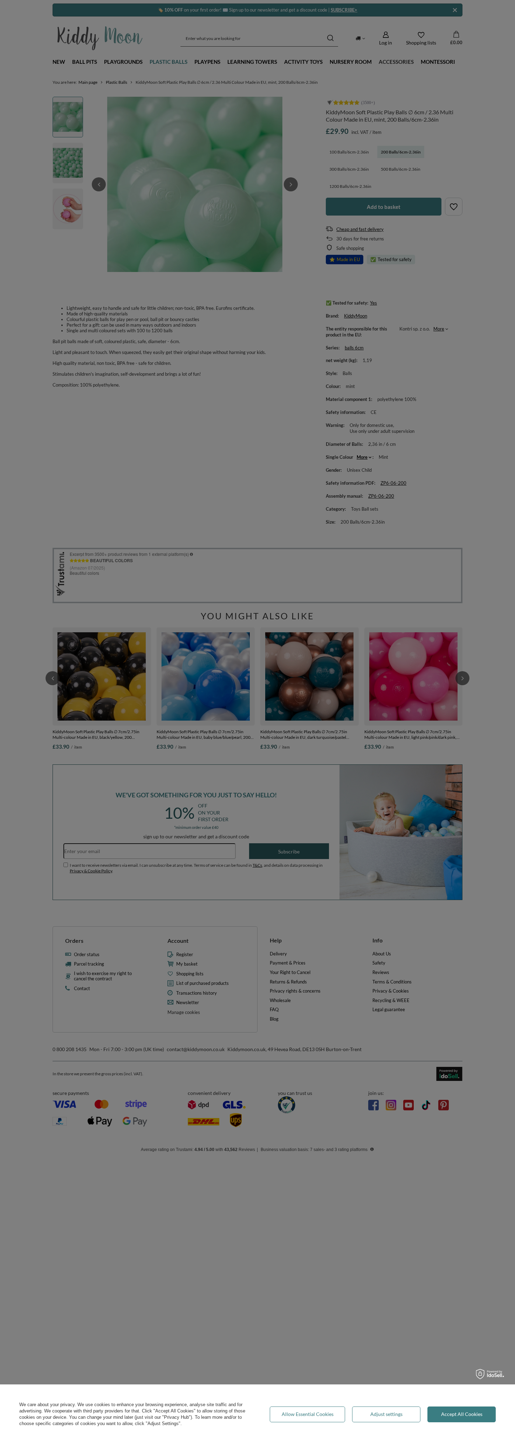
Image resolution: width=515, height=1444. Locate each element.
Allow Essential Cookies (308, 1414)
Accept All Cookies (461, 1414)
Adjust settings (386, 1414)
